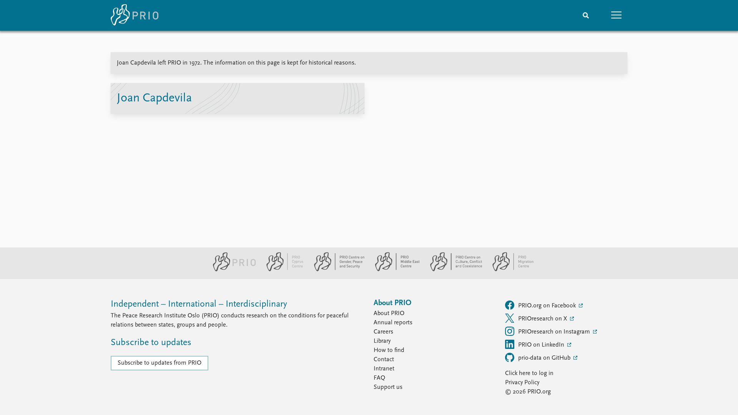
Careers (383, 332)
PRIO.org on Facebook (547, 306)
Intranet (384, 369)
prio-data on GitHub (545, 358)
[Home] (134, 15)
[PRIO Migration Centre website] (509, 270)
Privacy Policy (522, 383)
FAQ (379, 378)
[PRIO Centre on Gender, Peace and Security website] (336, 270)
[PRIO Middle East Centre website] (394, 270)
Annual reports (393, 323)
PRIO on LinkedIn (542, 345)
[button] (616, 15)
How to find (389, 350)
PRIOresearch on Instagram (555, 332)
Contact (384, 360)
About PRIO (389, 313)
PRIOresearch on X (543, 319)
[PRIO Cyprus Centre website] (282, 270)
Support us (388, 387)
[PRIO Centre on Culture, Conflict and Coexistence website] (453, 270)
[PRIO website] (231, 270)
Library (382, 341)
